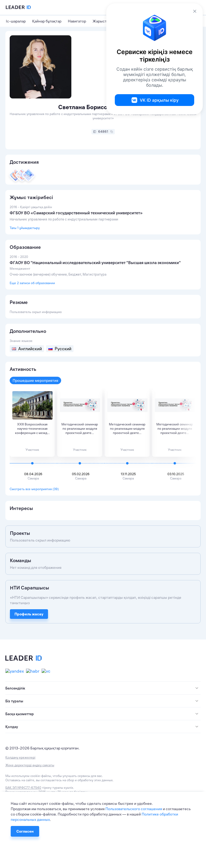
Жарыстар (102, 21)
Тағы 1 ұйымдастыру (25, 228)
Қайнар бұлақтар (46, 21)
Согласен (25, 831)
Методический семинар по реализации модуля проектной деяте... (79, 428)
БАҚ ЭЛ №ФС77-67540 (23, 788)
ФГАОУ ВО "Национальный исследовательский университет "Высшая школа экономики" (95, 262)
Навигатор (77, 21)
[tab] (103, 688)
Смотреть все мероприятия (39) (34, 489)
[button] (103, 688)
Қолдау (11, 727)
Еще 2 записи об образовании (32, 283)
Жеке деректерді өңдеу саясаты (29, 765)
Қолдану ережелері (20, 757)
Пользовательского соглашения (133, 808)
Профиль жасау (28, 614)
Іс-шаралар (16, 21)
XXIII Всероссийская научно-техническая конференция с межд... (32, 428)
